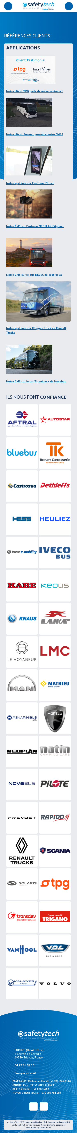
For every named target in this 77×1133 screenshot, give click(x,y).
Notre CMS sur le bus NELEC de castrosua (34, 275)
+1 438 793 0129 (44, 1084)
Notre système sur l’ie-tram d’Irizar (30, 183)
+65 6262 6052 (40, 1088)
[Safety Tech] (38, 6)
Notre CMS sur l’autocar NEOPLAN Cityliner (35, 226)
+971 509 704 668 (50, 1092)
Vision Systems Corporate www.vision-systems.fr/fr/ (46, 1126)
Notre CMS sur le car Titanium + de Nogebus (36, 381)
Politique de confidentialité (57, 1122)
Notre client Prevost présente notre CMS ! (34, 134)
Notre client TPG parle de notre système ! (34, 91)
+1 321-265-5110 (61, 1081)
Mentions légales (34, 1122)
